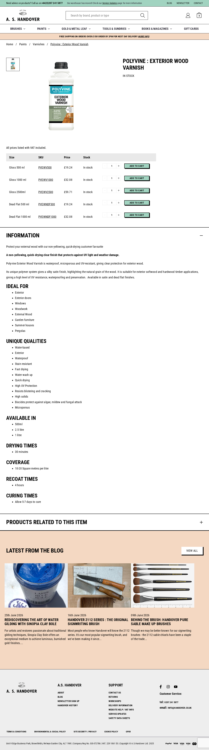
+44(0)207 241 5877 (52, 3)
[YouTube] (175, 687)
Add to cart (137, 166)
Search (142, 15)
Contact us (115, 692)
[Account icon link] (190, 15)
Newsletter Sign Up (69, 701)
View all (192, 550)
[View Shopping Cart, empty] (199, 15)
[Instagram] (168, 687)
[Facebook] (160, 687)
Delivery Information (120, 705)
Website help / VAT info (121, 709)
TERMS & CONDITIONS (16, 731)
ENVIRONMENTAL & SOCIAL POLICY (50, 731)
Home (9, 44)
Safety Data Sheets (119, 718)
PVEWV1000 (45, 179)
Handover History (68, 705)
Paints (23, 44)
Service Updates (117, 714)
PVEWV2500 (45, 192)
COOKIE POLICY (111, 731)
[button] (23, 28)
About (61, 692)
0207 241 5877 (171, 702)
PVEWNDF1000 (47, 216)
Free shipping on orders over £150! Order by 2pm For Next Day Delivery (104, 36)
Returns (113, 697)
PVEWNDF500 (46, 204)
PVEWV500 (45, 167)
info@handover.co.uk (180, 708)
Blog (60, 697)
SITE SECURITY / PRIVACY (85, 731)
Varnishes (38, 44)
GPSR (128, 731)
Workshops (115, 701)
